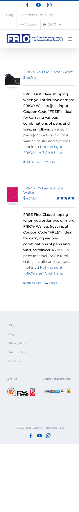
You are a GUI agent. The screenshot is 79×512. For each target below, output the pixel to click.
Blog (12, 325)
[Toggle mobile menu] (70, 39)
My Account (17, 361)
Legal (12, 334)
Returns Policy (18, 352)
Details (52, 162)
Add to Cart (33, 162)
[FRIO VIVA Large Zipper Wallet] (12, 196)
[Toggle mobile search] (61, 39)
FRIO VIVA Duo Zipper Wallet (48, 72)
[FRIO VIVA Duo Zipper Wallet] (12, 79)
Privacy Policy (18, 343)
